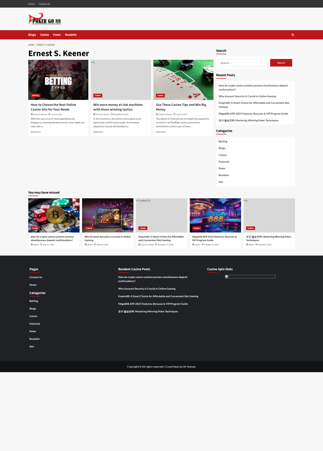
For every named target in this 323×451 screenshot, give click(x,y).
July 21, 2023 (56, 114)
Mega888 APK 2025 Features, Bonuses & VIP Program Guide (253, 113)
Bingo (32, 35)
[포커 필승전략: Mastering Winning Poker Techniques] (269, 215)
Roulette (71, 35)
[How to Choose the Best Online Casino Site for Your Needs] (58, 80)
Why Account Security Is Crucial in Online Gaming (247, 96)
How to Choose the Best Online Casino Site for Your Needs (53, 107)
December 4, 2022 (121, 114)
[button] (293, 35)
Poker (57, 35)
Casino (44, 35)
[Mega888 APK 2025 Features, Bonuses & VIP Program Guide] (215, 215)
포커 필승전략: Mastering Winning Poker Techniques (248, 120)
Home (31, 3)
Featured (224, 161)
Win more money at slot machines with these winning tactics (118, 107)
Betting (35, 95)
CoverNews (172, 366)
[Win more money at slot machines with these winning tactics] (121, 80)
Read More (36, 132)
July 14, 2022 (181, 114)
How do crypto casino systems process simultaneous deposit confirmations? (253, 87)
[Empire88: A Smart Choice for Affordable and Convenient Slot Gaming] (161, 215)
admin (36, 244)
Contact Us (44, 3)
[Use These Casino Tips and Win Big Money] (183, 80)
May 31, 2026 (48, 244)
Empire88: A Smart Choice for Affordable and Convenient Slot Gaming (254, 104)
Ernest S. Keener (40, 114)
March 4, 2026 (102, 244)
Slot (221, 181)
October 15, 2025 (211, 244)
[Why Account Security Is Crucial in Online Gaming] (107, 215)
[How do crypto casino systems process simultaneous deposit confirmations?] (54, 215)
